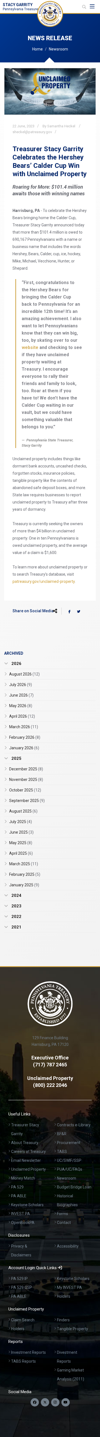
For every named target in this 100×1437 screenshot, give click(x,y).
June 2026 (21, 695)
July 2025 (20, 821)
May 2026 (20, 706)
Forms (62, 1213)
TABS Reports (23, 1361)
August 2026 (24, 674)
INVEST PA (20, 1213)
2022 (15, 916)
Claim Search (22, 1320)
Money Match (23, 1178)
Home (37, 49)
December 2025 (26, 769)
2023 (15, 906)
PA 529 (17, 1187)
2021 (15, 927)
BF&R (61, 1134)
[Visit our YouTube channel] (65, 1402)
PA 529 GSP (21, 1287)
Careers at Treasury (28, 1151)
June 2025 (21, 832)
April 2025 (21, 853)
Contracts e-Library (74, 1125)
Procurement (68, 1142)
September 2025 (27, 800)
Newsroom (58, 49)
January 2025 (24, 885)
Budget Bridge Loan (74, 1187)
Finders (63, 1320)
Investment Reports (28, 1352)
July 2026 (20, 684)
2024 (15, 895)
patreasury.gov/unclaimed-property (43, 581)
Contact (64, 1222)
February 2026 (24, 737)
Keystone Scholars (27, 1205)
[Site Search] (84, 7)
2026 (15, 663)
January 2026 (24, 748)
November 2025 (26, 779)
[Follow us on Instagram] (55, 1402)
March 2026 (23, 727)
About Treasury (24, 1142)
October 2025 (25, 790)
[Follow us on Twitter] (45, 1402)
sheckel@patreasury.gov (32, 132)
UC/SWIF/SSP (69, 1160)
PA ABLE (18, 1196)
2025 (15, 758)
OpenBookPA (22, 1222)
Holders (63, 1296)
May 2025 (20, 843)
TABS (62, 1151)
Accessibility (68, 1246)
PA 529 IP (19, 1278)
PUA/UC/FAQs (69, 1169)
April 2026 (22, 716)
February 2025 (24, 874)
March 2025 (23, 864)
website (30, 347)
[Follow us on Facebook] (35, 1402)
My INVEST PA (69, 1287)
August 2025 (23, 811)
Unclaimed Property (28, 1169)
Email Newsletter (26, 1160)
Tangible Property (72, 1329)
